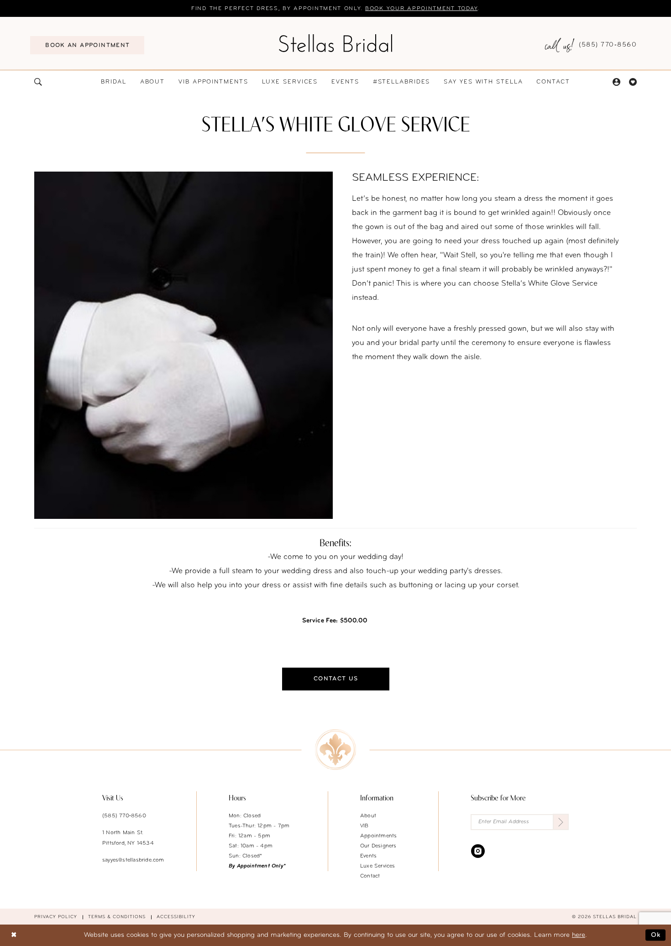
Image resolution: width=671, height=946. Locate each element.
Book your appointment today (421, 8)
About (368, 816)
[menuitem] (87, 45)
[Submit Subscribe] (561, 822)
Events (368, 856)
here (578, 935)
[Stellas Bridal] (335, 43)
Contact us (336, 679)
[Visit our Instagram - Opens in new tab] (478, 851)
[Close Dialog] (13, 935)
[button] (616, 82)
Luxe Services (377, 866)
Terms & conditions (117, 917)
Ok (656, 935)
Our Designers (378, 846)
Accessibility (176, 917)
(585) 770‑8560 (124, 816)
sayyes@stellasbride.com (133, 860)
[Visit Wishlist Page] (632, 82)
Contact (370, 876)
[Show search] (38, 82)
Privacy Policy (55, 917)
